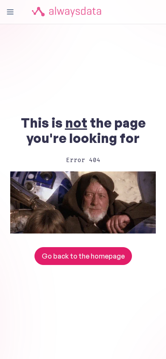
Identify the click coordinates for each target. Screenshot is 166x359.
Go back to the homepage (83, 256)
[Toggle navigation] (10, 12)
